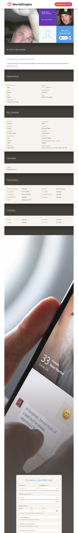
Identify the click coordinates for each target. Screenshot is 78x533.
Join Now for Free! (63, 4)
